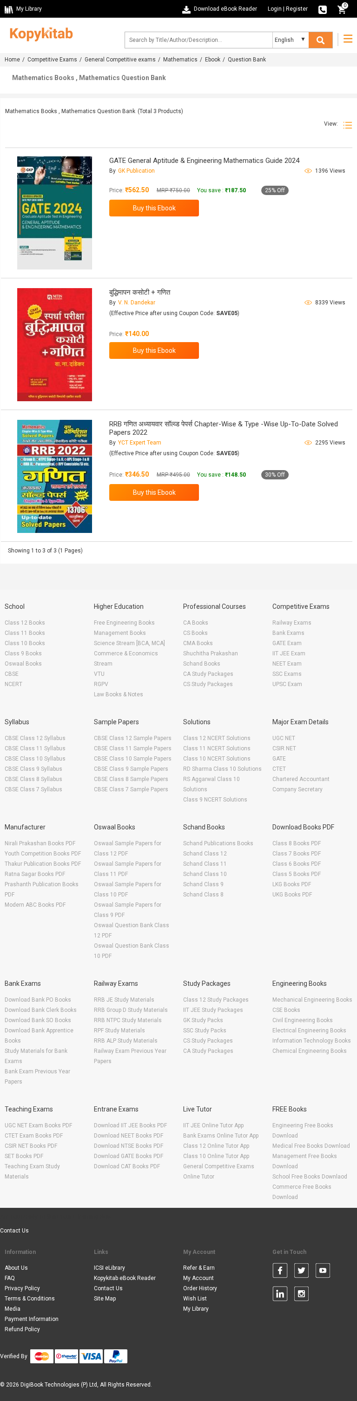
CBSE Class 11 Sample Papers (133, 748)
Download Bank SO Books (38, 1020)
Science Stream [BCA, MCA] (129, 643)
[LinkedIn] (280, 1295)
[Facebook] (280, 1272)
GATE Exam (287, 643)
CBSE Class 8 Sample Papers (131, 779)
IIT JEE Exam (288, 653)
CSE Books (286, 1010)
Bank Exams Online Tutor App (220, 1135)
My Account (198, 1278)
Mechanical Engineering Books (312, 1000)
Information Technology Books (311, 1040)
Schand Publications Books (218, 843)
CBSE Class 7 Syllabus (33, 789)
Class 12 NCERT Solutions (217, 738)
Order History (200, 1288)
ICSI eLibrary (109, 1268)
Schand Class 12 (205, 853)
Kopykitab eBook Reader (125, 1278)
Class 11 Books (25, 633)
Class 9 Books (23, 653)
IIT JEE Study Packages (213, 1010)
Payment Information (32, 1319)
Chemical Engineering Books (309, 1051)
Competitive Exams (52, 59)
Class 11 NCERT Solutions (217, 748)
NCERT (13, 684)
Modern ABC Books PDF (35, 905)
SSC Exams (287, 674)
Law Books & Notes (118, 694)
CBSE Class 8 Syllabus (33, 779)
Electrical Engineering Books (309, 1030)
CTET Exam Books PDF (34, 1135)
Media (12, 1309)
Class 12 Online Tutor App (216, 1146)
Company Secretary (297, 789)
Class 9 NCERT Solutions (215, 799)
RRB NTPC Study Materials (128, 1020)
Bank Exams (288, 633)
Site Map (105, 1298)
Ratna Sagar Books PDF (35, 874)
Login (275, 9)
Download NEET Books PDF (128, 1135)
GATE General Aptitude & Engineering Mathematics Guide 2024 (204, 160)
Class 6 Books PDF (296, 864)
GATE (279, 758)
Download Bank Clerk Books (41, 1010)
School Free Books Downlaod (309, 1176)
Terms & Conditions (30, 1298)
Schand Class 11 (205, 864)
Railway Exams (291, 623)
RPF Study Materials (119, 1030)
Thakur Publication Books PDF (43, 864)
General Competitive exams (120, 59)
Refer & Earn (199, 1268)
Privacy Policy (22, 1288)
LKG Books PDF (291, 884)
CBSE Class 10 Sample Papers (133, 758)
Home (12, 59)
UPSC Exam (287, 684)
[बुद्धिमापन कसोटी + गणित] (54, 344)
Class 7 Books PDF (296, 853)
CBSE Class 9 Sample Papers (131, 769)
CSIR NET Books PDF (31, 1146)
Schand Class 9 (203, 884)
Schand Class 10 (205, 874)
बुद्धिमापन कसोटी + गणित (139, 292)
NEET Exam (287, 663)
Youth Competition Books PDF (43, 853)
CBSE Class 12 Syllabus (35, 738)
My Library (196, 1309)
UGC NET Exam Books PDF (38, 1125)
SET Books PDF (24, 1156)
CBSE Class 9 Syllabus (33, 769)
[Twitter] (301, 1272)
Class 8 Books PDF (296, 843)
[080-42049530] (322, 9)
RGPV (101, 684)
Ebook (212, 59)
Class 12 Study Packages (216, 1000)
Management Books (120, 633)
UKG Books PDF (292, 894)
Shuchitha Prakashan (210, 653)
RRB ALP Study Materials (126, 1040)
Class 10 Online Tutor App (216, 1156)
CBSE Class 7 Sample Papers (131, 789)
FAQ (10, 1278)
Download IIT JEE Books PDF (130, 1125)
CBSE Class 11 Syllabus (35, 748)
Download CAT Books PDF (127, 1166)
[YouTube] (323, 1272)
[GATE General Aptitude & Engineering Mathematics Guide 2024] (54, 212)
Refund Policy (22, 1329)
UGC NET (283, 738)
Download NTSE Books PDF (128, 1146)
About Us (16, 1268)
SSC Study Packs (204, 1030)
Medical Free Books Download (311, 1146)
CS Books (195, 633)
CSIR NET (284, 748)
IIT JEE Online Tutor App (213, 1125)
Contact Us (14, 1230)
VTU (99, 674)
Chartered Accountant (301, 779)
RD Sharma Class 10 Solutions (222, 769)
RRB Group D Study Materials (131, 1010)
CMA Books (198, 643)
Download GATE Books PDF (128, 1156)
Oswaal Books (23, 663)
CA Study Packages (208, 674)
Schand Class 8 (203, 894)
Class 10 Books (25, 643)
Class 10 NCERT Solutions (217, 758)
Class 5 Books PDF (296, 874)
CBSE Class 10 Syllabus (35, 758)
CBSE (12, 674)
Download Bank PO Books (38, 1000)
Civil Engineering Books (302, 1020)
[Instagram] (301, 1295)
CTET (279, 769)
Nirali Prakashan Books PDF (40, 843)
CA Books (195, 623)
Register (297, 9)
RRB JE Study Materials (124, 1000)
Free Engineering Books (124, 623)
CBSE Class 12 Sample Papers (133, 738)
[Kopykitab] (39, 33)
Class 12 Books (25, 623)
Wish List (195, 1298)
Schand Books (201, 663)
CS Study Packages (208, 684)
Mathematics (180, 59)
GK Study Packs (203, 1020)
